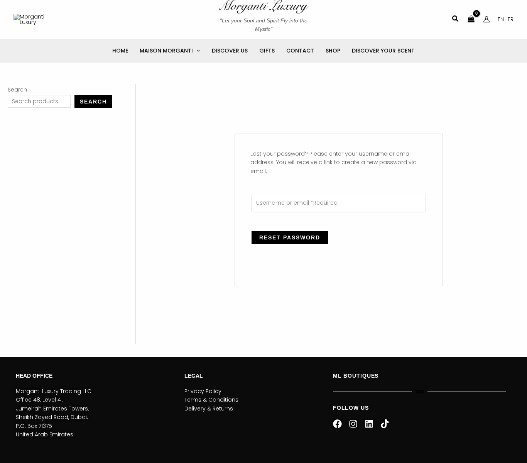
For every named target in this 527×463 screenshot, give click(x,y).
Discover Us (230, 50)
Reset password (289, 237)
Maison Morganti (166, 50)
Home (120, 50)
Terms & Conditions (211, 400)
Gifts (267, 50)
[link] (501, 19)
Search (17, 89)
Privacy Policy (202, 391)
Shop (333, 50)
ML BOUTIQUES (355, 376)
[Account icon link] (486, 19)
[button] (455, 19)
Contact (300, 50)
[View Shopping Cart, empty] (471, 19)
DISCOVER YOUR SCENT (383, 50)
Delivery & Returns (208, 408)
